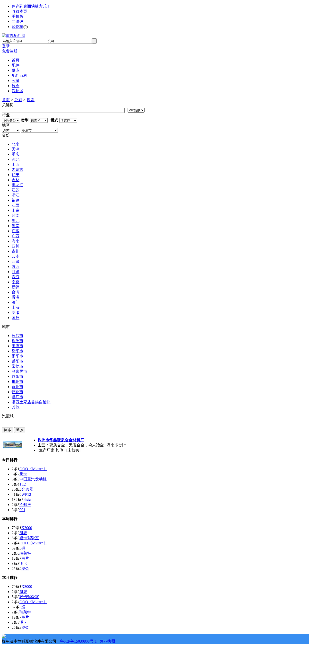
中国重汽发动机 (33, 479)
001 (22, 510)
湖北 (15, 221)
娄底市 (17, 397)
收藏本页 (19, 11)
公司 (18, 100)
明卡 (23, 474)
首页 (6, 100)
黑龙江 (17, 185)
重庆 (15, 154)
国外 (15, 318)
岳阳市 (17, 361)
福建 (15, 200)
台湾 (15, 292)
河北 (15, 159)
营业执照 (107, 641)
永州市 (17, 387)
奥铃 (25, 568)
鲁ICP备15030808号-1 (78, 641)
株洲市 (17, 341)
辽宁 (15, 175)
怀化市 (17, 392)
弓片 (25, 558)
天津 (15, 149)
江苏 (15, 190)
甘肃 (15, 272)
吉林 (15, 180)
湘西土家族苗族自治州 (31, 402)
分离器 (27, 489)
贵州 (15, 251)
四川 (15, 246)
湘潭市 (17, 346)
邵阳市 (17, 356)
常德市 (17, 366)
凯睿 (23, 533)
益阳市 (17, 376)
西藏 (15, 261)
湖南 (15, 226)
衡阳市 (17, 351)
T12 (22, 484)
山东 (15, 210)
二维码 (17, 21)
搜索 (31, 100)
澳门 (15, 302)
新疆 (15, 287)
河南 (15, 215)
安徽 (15, 312)
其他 (15, 407)
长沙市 (17, 336)
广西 (15, 236)
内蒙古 (17, 170)
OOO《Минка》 (33, 469)
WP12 (26, 494)
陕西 (15, 267)
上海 (15, 307)
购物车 (17, 27)
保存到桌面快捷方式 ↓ (31, 6)
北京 (15, 144)
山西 (15, 164)
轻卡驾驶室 (29, 538)
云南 (15, 256)
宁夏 (15, 282)
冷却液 (25, 505)
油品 (27, 499)
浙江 (15, 195)
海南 (15, 241)
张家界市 (19, 371)
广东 (15, 231)
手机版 (17, 16)
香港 (15, 297)
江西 (15, 205)
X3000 (26, 528)
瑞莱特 (25, 553)
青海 (15, 277)
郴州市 (17, 382)
